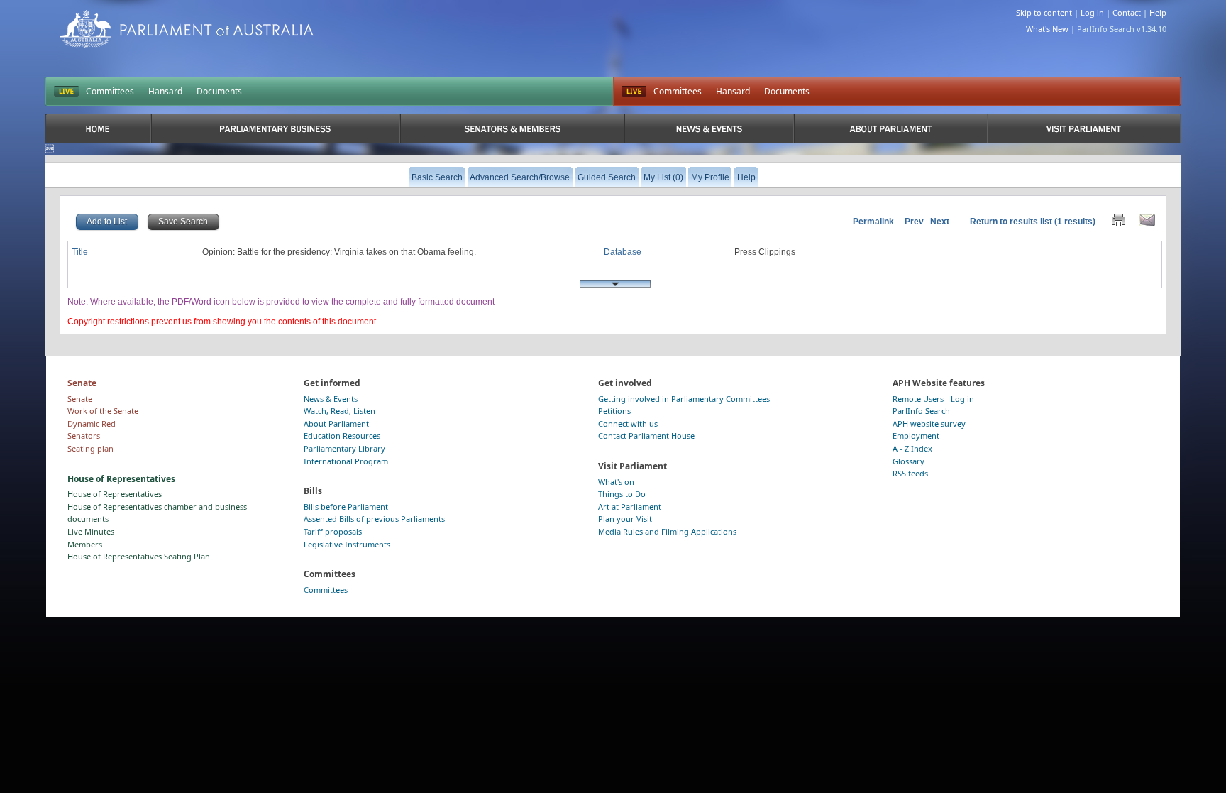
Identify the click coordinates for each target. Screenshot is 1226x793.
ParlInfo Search (921, 410)
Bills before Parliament (346, 506)
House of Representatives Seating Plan (138, 556)
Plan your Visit (625, 518)
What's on (616, 481)
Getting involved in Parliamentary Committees (684, 398)
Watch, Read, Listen (339, 410)
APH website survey (929, 423)
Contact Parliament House (646, 435)
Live (634, 91)
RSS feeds (910, 473)
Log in (1092, 12)
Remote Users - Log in (933, 398)
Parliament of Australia (187, 29)
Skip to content (1044, 12)
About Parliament (336, 423)
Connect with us (628, 423)
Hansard (165, 91)
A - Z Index (912, 448)
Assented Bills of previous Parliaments (374, 518)
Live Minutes (90, 531)
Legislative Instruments (347, 544)
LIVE (66, 91)
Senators (83, 435)
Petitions (614, 410)
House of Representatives (114, 493)
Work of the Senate (102, 410)
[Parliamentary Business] (275, 128)
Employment (916, 435)
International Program (346, 461)
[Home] (98, 128)
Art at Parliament (629, 506)
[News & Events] (708, 128)
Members (84, 544)
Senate (79, 398)
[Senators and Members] (512, 128)
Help (1157, 12)
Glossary (908, 461)
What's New (1047, 28)
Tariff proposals (333, 531)
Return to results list (1011, 221)
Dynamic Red (91, 423)
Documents (219, 91)
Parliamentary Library (344, 448)
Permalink (873, 221)
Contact (1126, 12)
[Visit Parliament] (1084, 128)
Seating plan (90, 448)
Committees (110, 91)
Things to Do (622, 493)
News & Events (331, 398)
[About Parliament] (891, 128)
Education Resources (342, 435)
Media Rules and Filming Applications (667, 531)
